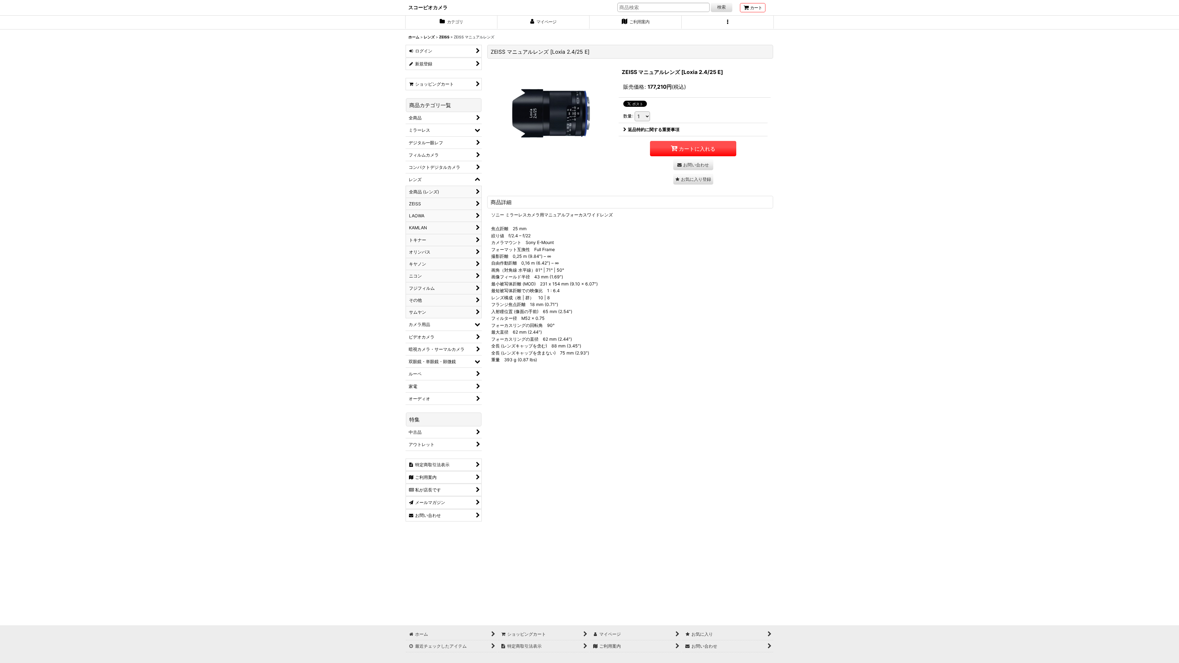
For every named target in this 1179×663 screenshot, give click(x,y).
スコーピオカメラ (428, 7)
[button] (728, 22)
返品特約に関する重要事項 (653, 129)
